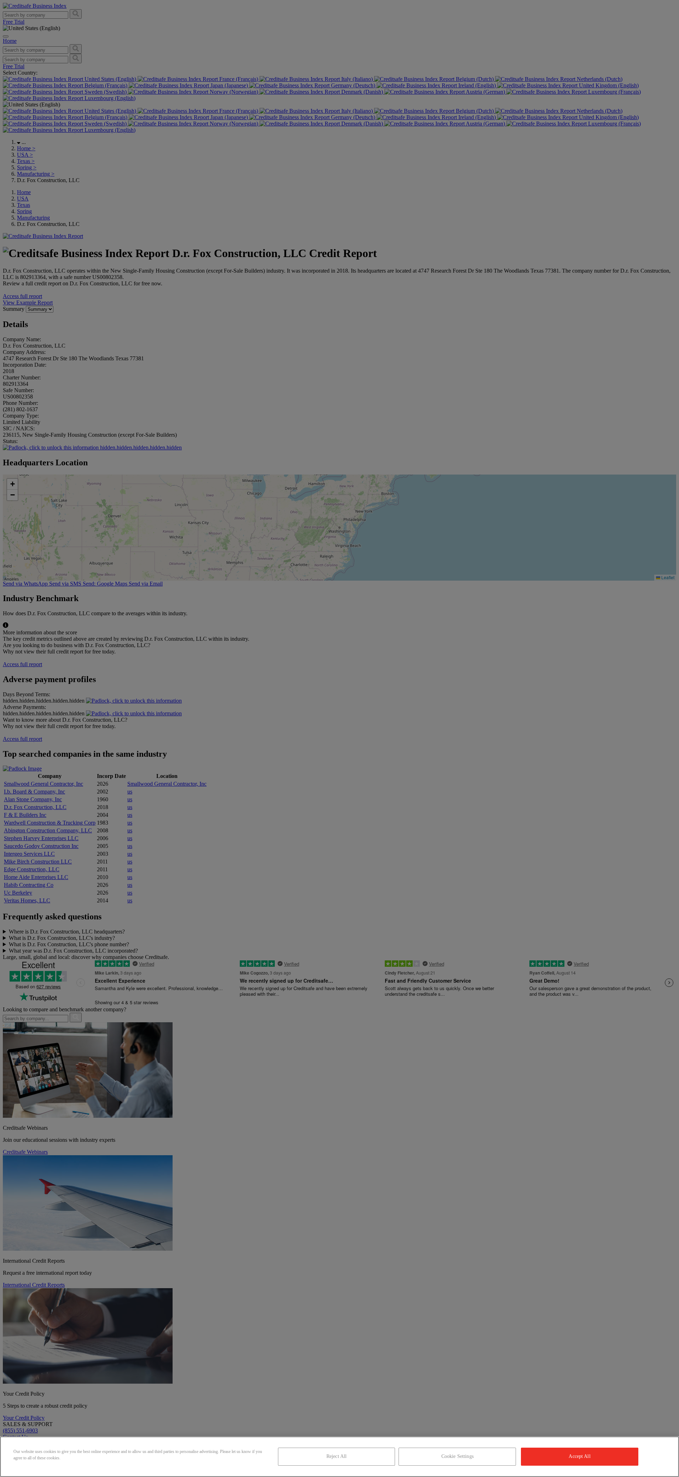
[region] (339, 1456)
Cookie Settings (457, 1456)
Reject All (336, 1456)
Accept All (579, 1456)
